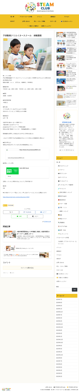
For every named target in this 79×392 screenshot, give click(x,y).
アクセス (58, 255)
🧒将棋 (60, 215)
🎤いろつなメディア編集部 (65, 184)
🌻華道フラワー (62, 218)
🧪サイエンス (62, 188)
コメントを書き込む (27, 268)
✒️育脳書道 (61, 222)
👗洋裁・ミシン (62, 207)
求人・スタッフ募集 (62, 266)
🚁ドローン (61, 169)
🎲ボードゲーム (62, 177)
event (6, 205)
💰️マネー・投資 (62, 203)
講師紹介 (58, 251)
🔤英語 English (62, 196)
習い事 (58, 162)
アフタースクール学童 (62, 237)
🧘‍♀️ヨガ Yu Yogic (62, 226)
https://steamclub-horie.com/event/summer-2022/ (16, 197)
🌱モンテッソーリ (63, 234)
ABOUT (58, 258)
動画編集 (11, 205)
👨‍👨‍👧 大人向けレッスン (62, 273)
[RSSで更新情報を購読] (73, 150)
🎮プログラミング (63, 166)
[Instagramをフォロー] (67, 150)
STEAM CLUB (66, 122)
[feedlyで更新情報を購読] (71, 150)
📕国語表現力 (62, 200)
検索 (57, 286)
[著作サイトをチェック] (60, 150)
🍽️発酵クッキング (63, 211)
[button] (35, 216)
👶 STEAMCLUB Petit (72, 387)
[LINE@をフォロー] (69, 150)
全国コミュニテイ (61, 281)
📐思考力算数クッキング (65, 192)
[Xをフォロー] (62, 150)
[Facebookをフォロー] (65, 150)
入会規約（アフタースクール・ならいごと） (67, 242)
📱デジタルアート (63, 181)
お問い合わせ (60, 262)
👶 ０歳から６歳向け (62, 277)
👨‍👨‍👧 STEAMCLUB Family (59, 387)
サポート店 (59, 270)
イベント (58, 247)
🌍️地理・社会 (62, 230)
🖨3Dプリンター (62, 173)
